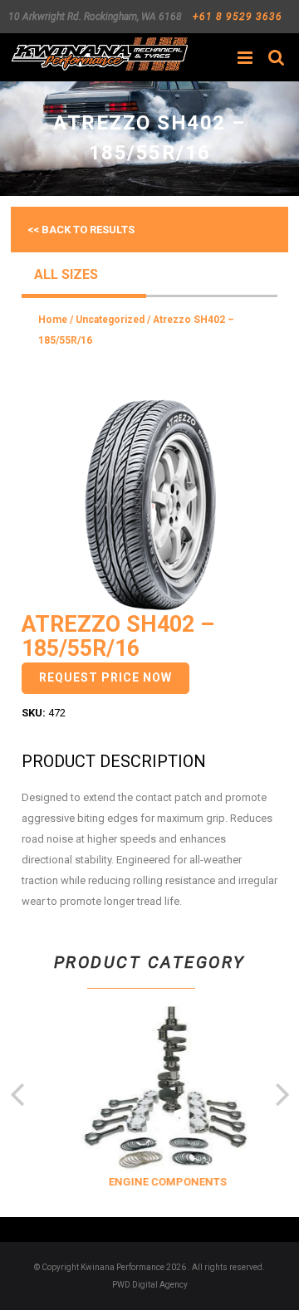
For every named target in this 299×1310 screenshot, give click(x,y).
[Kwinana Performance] (99, 54)
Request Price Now (105, 677)
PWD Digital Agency (150, 1284)
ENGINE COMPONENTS (164, 1182)
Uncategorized (110, 319)
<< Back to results (81, 229)
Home (52, 319)
